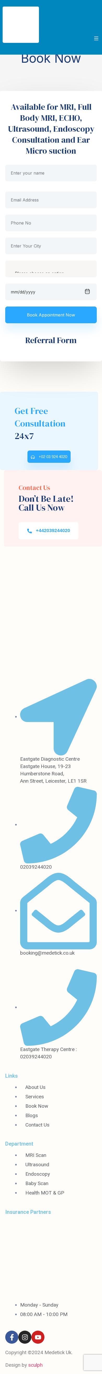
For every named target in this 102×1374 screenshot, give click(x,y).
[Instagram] (24, 1337)
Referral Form (51, 340)
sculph (35, 1365)
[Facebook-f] (11, 1337)
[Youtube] (37, 1337)
